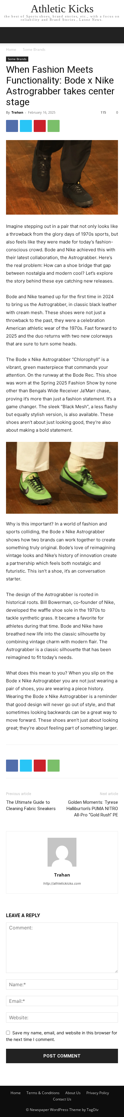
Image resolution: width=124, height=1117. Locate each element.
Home (11, 49)
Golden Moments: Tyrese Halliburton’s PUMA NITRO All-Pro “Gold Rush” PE (92, 809)
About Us (73, 1092)
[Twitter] (26, 126)
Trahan (17, 112)
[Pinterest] (40, 126)
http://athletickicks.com (62, 883)
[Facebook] (12, 126)
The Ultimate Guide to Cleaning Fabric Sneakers (31, 805)
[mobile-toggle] (10, 35)
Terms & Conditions (43, 1092)
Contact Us (62, 1099)
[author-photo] (62, 866)
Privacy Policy (97, 1092)
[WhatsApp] (54, 126)
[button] (115, 35)
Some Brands (34, 49)
